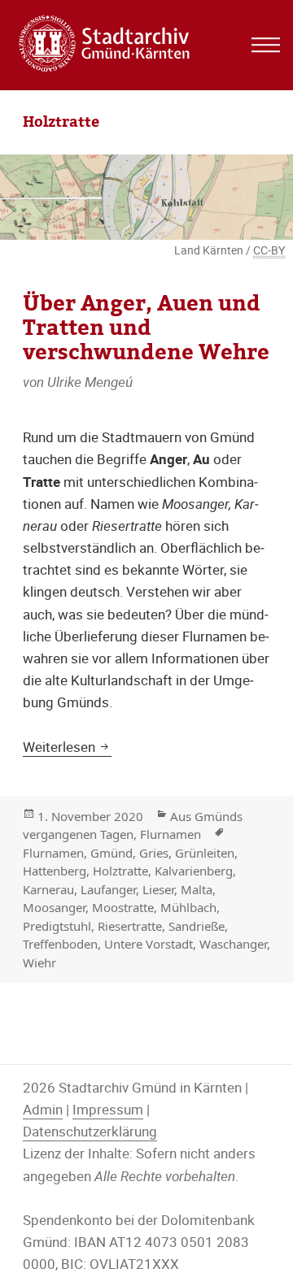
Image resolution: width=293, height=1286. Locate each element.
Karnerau (48, 889)
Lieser (158, 889)
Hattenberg (54, 870)
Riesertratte (130, 926)
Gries (153, 853)
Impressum (107, 1109)
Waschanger (233, 944)
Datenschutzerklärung (90, 1131)
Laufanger (108, 889)
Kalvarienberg (194, 870)
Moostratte (123, 907)
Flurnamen (170, 834)
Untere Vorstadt (148, 944)
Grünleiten (204, 853)
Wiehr (39, 962)
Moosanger (54, 907)
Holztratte (120, 870)
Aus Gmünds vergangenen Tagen (133, 825)
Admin (43, 1109)
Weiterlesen (67, 746)
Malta (196, 889)
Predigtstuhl (57, 926)
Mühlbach (188, 907)
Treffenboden (60, 944)
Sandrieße (196, 926)
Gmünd (111, 853)
